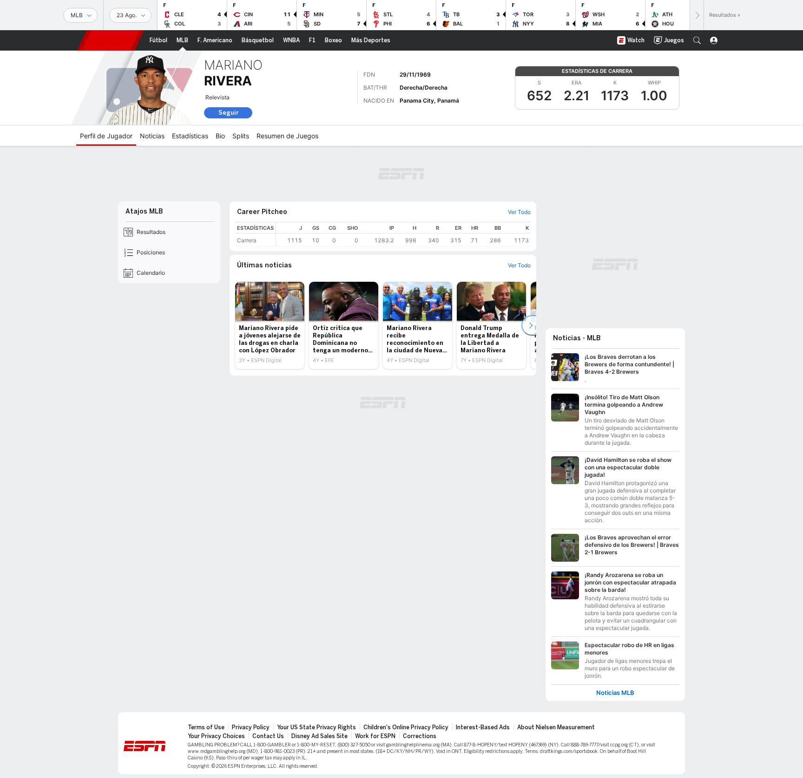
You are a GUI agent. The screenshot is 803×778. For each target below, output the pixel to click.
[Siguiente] (697, 15)
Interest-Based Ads (483, 727)
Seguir (228, 112)
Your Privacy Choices (216, 736)
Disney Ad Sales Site (319, 736)
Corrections (419, 736)
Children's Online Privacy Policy (405, 727)
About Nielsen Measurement (556, 727)
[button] (697, 40)
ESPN (110, 40)
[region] (403, 234)
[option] (269, 325)
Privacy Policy (251, 727)
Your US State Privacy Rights (316, 727)
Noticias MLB (615, 692)
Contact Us (268, 736)
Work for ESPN (375, 736)
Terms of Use (206, 727)
